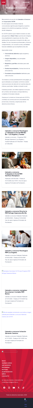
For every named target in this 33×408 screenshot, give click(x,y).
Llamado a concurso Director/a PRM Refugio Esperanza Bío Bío (16, 212)
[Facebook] (4, 387)
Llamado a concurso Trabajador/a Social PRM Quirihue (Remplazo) (13, 174)
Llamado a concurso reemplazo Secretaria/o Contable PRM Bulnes (16, 292)
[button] (16, 2)
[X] (18, 387)
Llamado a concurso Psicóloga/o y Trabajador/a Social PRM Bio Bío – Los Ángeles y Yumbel (16, 132)
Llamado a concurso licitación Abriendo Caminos (15, 332)
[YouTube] (13, 387)
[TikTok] (23, 387)
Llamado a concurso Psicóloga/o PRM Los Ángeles (16, 251)
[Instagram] (9, 387)
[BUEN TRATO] (3, 2)
